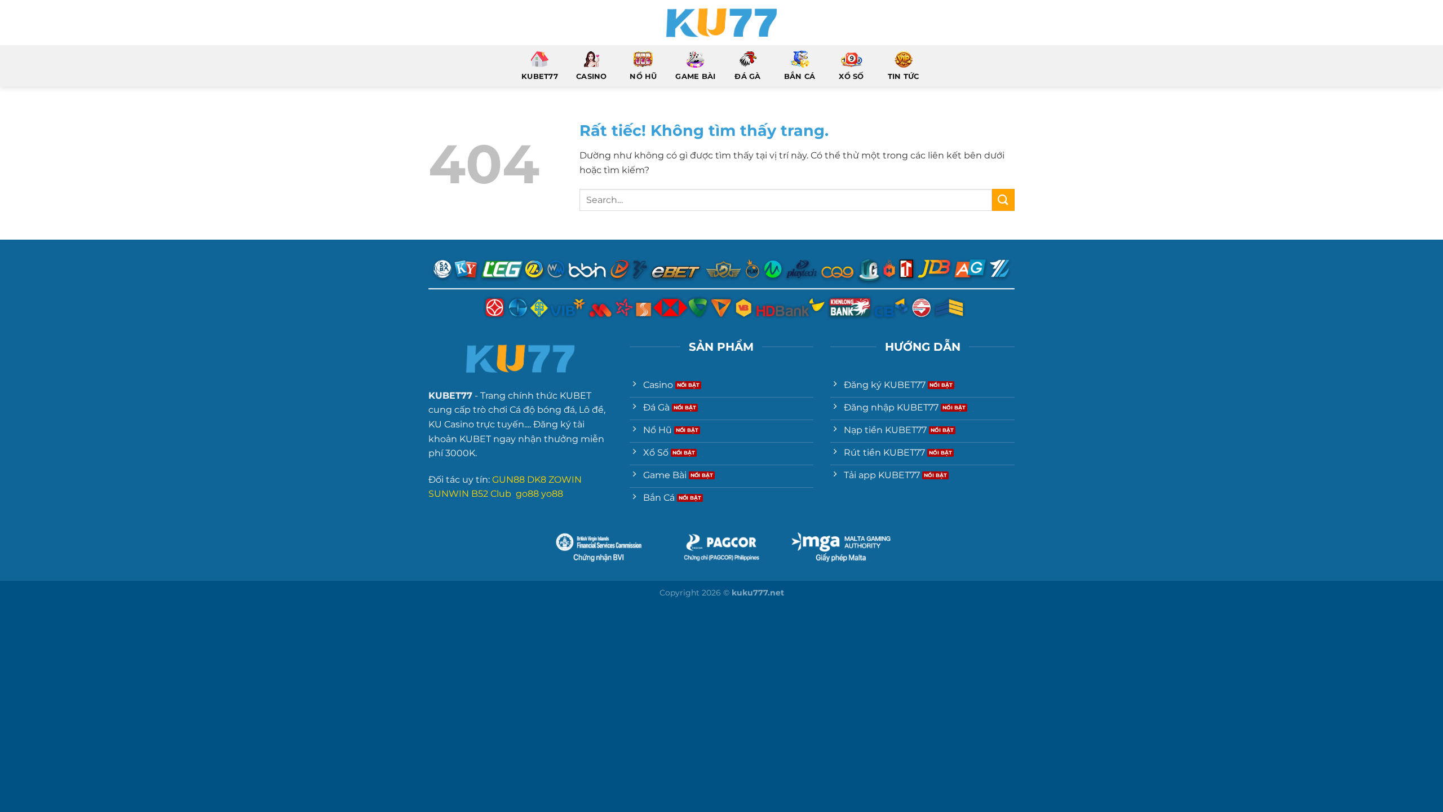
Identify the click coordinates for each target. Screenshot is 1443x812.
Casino (591, 76)
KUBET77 (539, 76)
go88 (527, 493)
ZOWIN (565, 479)
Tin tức (903, 76)
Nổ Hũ (643, 76)
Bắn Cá (800, 76)
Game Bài (695, 76)
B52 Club (491, 493)
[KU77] (721, 22)
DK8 (536, 479)
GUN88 (508, 479)
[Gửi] (1003, 200)
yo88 (552, 493)
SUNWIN (448, 493)
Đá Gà (747, 76)
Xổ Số (851, 76)
